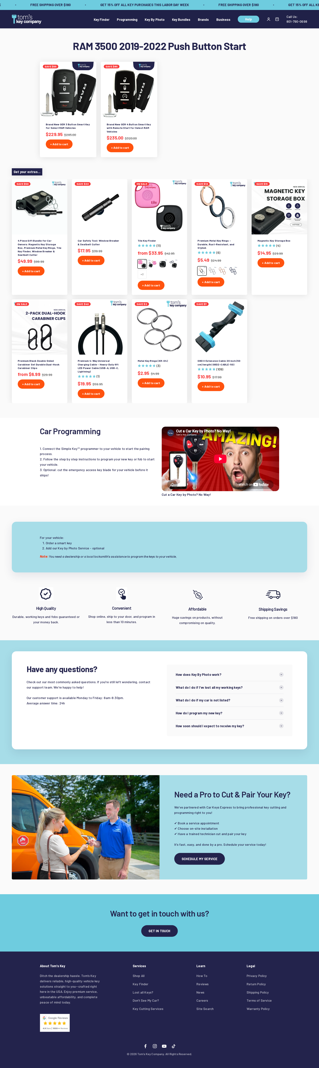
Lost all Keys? (143, 992)
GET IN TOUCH (159, 931)
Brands (203, 20)
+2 (141, 274)
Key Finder (102, 20)
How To (201, 976)
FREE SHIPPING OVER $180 (36, 5)
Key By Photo (154, 20)
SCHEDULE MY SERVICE (199, 859)
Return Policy (256, 984)
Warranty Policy (258, 1009)
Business (223, 20)
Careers (202, 1000)
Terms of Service (259, 1000)
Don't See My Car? (146, 1000)
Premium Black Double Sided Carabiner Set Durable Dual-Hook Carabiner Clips (39, 364)
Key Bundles (181, 20)
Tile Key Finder (147, 240)
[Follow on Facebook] (145, 1046)
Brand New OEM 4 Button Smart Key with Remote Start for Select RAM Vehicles (129, 128)
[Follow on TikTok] (173, 1046)
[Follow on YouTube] (164, 1046)
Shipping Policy (258, 992)
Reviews (202, 984)
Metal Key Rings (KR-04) (153, 360)
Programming (127, 20)
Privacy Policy (257, 976)
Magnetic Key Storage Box (274, 240)
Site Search (205, 1009)
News (200, 992)
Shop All (139, 976)
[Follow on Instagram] (154, 1046)
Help (248, 19)
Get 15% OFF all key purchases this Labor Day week (130, 5)
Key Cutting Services (148, 1009)
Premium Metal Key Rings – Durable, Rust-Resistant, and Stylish (216, 244)
